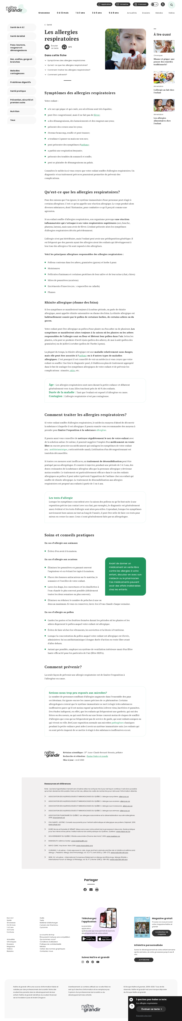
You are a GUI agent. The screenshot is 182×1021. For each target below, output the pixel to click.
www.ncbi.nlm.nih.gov (119, 852)
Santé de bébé (17, 36)
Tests (42, 920)
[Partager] (85, 889)
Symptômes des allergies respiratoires (66, 60)
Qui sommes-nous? (48, 939)
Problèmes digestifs (20, 82)
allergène (101, 430)
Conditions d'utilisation (49, 942)
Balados (159, 13)
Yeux (12, 120)
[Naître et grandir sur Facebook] (87, 962)
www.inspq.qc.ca (123, 831)
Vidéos (172, 13)
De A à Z (10, 918)
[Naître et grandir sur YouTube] (97, 962)
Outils (42, 918)
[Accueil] (16, 9)
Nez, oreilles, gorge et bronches (21, 60)
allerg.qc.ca (124, 796)
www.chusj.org (54, 824)
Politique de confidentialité (50, 944)
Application (106, 4)
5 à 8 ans (114, 13)
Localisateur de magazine (161, 933)
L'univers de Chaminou (49, 925)
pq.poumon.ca (59, 817)
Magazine (11, 946)
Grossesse (44, 13)
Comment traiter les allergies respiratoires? (69, 70)
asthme (85, 144)
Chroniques (11, 942)
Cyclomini (44, 927)
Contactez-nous (46, 951)
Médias (43, 946)
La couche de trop (47, 935)
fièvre (97, 114)
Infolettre (124, 4)
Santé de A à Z (17, 27)
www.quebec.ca (113, 836)
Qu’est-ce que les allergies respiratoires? (68, 65)
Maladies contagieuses (17, 72)
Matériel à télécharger (49, 922)
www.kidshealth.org (79, 841)
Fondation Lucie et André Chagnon (31, 997)
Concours (142, 4)
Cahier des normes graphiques (52, 949)
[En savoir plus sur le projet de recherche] (131, 1006)
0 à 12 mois (63, 13)
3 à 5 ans (97, 13)
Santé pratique (18, 91)
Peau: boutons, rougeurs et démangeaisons (18, 48)
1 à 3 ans (80, 13)
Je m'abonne (144, 960)
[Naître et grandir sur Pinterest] (92, 962)
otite (72, 370)
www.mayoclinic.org (84, 845)
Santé (49, 25)
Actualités (132, 13)
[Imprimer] (97, 889)
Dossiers (146, 13)
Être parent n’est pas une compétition (55, 937)
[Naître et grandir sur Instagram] (83, 962)
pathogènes (118, 722)
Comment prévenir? (57, 74)
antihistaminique (58, 449)
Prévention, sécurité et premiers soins (21, 101)
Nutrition (14, 111)
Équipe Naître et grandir (97, 756)
